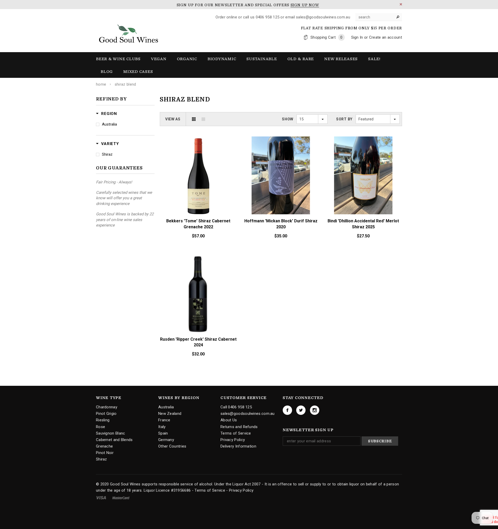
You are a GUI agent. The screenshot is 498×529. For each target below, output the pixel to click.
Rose (100, 426)
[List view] (203, 119)
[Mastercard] (120, 497)
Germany (166, 439)
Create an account (385, 37)
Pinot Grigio (106, 413)
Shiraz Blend (125, 84)
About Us (228, 420)
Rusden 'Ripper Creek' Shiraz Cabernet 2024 (198, 342)
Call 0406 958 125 (236, 407)
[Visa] (101, 497)
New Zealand (169, 413)
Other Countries (172, 446)
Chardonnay (106, 407)
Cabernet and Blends (114, 439)
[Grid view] (194, 119)
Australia (109, 124)
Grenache (104, 446)
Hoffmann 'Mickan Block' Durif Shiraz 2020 (280, 223)
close (401, 4)
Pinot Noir (105, 452)
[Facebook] (287, 410)
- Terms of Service (208, 490)
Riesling (102, 420)
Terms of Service (235, 433)
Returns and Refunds (239, 426)
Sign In (357, 37)
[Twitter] (301, 410)
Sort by (344, 119)
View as (173, 119)
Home (101, 84)
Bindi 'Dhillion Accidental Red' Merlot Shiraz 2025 (363, 223)
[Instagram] (314, 410)
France (164, 420)
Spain (163, 433)
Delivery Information (238, 446)
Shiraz (107, 154)
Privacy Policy (232, 439)
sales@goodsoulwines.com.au (247, 413)
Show (287, 119)
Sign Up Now (304, 5)
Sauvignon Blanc (110, 433)
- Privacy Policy (239, 490)
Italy (162, 426)
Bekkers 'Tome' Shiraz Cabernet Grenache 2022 (198, 223)
